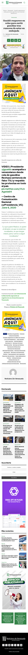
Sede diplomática (20, 356)
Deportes (4, 562)
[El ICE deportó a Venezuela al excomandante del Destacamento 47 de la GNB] (22, 547)
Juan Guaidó (20, 339)
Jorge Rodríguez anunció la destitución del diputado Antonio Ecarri (8, 450)
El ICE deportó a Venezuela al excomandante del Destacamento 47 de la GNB (9, 548)
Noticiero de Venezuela (12, 34)
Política (5, 354)
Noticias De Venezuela (14, 348)
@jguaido (7, 169)
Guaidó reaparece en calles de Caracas (14, 337)
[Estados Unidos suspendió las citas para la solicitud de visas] (22, 538)
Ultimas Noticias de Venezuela (10, 363)
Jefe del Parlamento (10, 339)
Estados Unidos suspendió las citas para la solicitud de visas (10, 539)
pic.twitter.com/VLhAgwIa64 (13, 190)
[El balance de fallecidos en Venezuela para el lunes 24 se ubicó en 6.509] (20, 397)
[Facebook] (8, 40)
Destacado (6, 402)
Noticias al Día (8, 345)
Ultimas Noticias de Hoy (13, 361)
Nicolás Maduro (18, 341)
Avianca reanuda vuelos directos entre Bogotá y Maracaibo (10, 557)
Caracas (22, 334)
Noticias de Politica (18, 345)
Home (5, 10)
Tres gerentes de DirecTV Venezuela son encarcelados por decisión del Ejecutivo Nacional (20, 619)
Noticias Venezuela (20, 350)
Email (14, 472)
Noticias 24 (8, 343)
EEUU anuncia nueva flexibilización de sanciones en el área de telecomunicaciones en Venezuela (20, 452)
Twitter (9, 358)
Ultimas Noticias (16, 358)
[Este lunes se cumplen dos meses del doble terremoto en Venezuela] (8, 418)
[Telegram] (19, 40)
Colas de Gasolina (14, 335)
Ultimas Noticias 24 (14, 360)
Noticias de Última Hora (13, 347)
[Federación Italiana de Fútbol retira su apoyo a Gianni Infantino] (22, 564)
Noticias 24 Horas (17, 343)
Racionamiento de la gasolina (16, 354)
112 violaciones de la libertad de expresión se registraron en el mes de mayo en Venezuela (7, 619)
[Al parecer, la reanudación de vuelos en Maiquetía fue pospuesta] (20, 418)
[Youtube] (21, 645)
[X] (12, 40)
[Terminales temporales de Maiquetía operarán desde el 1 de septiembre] (8, 397)
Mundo (3, 536)
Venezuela (10, 10)
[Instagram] (6, 645)
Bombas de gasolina (13, 334)
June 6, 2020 (9, 207)
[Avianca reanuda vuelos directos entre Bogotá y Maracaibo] (22, 556)
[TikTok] (12, 645)
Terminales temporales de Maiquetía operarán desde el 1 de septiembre (8, 408)
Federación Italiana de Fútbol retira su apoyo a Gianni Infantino (9, 565)
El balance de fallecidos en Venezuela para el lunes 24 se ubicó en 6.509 (19, 408)
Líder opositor (9, 341)
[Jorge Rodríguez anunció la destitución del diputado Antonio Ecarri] (8, 440)
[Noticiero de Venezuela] (14, 372)
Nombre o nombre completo (14, 467)
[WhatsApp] (15, 40)
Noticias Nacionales (8, 350)
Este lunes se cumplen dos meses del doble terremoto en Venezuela (7, 429)
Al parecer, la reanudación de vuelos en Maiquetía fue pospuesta (19, 429)
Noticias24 (7, 352)
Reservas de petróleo (8, 356)
